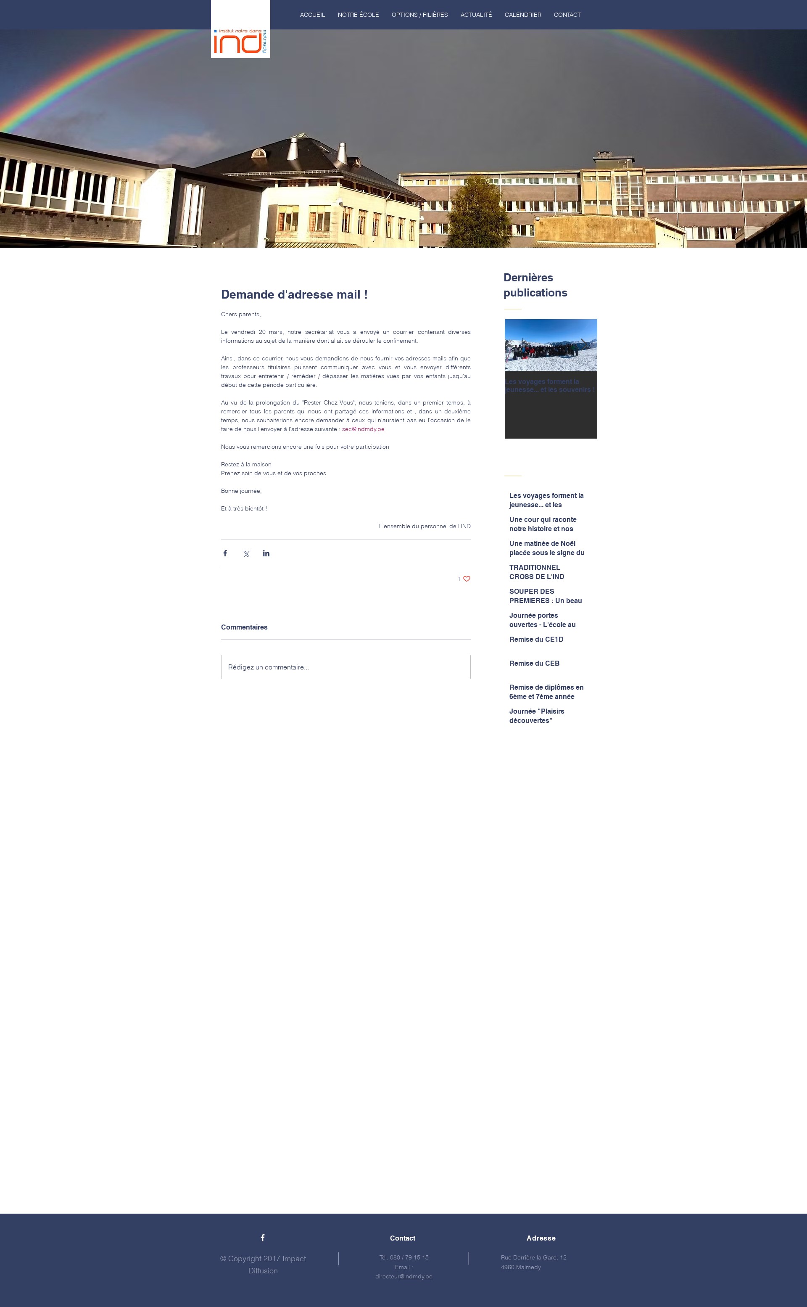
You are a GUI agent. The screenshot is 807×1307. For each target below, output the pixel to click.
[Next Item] (584, 345)
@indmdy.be (416, 1276)
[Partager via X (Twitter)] (246, 553)
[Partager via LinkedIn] (266, 553)
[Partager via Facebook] (225, 553)
